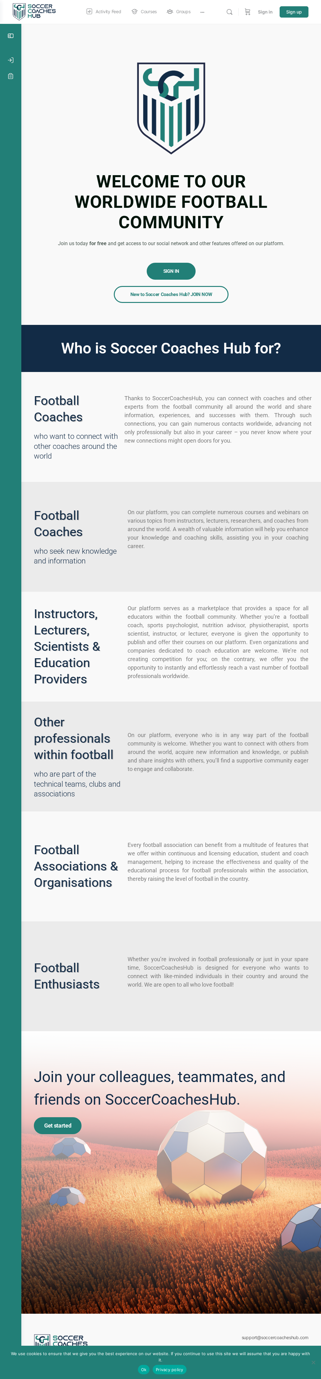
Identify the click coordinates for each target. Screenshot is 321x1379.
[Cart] (248, 12)
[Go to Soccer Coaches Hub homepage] (35, 11)
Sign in (265, 11)
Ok (144, 1369)
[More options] (202, 12)
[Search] (229, 12)
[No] (313, 1362)
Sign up (294, 11)
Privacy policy (169, 1369)
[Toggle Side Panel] (10, 35)
